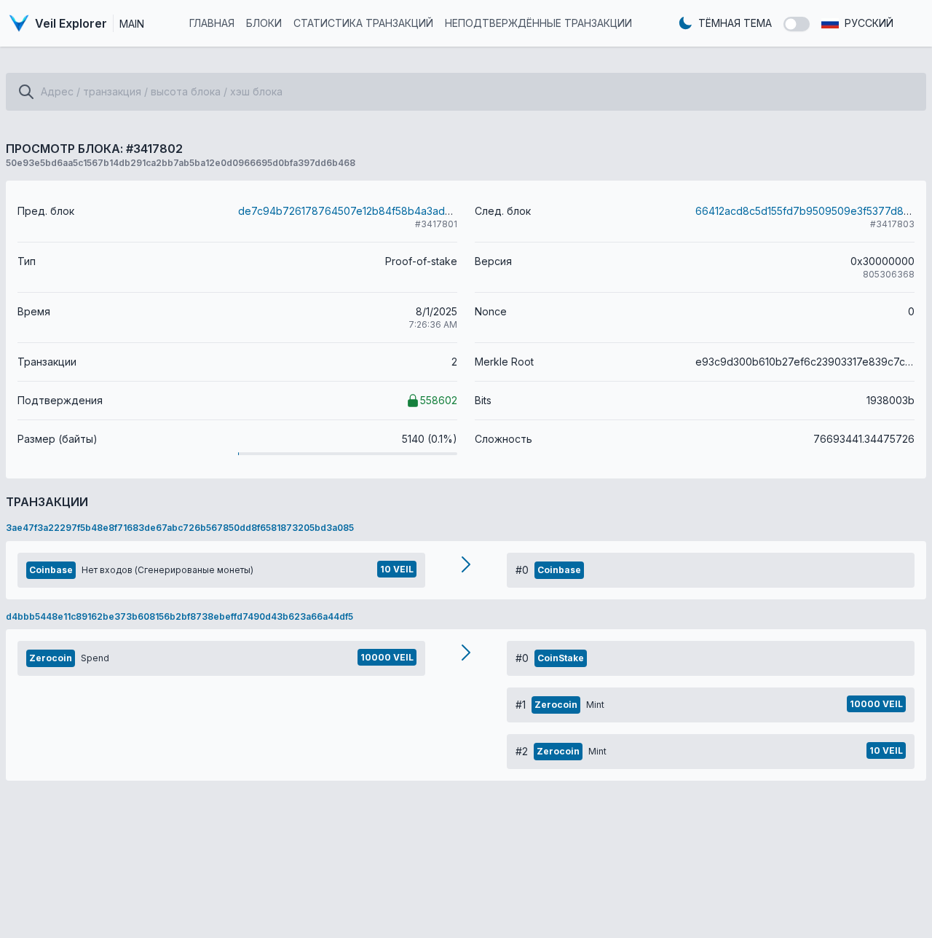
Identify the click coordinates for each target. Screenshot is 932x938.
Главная (211, 23)
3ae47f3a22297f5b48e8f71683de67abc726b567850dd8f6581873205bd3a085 (180, 527)
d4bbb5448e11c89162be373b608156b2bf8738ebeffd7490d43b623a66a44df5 (179, 616)
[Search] (26, 91)
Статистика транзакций (363, 23)
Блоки (264, 23)
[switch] (796, 24)
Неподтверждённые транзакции (538, 23)
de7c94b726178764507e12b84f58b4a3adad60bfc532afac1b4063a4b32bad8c (430, 211)
